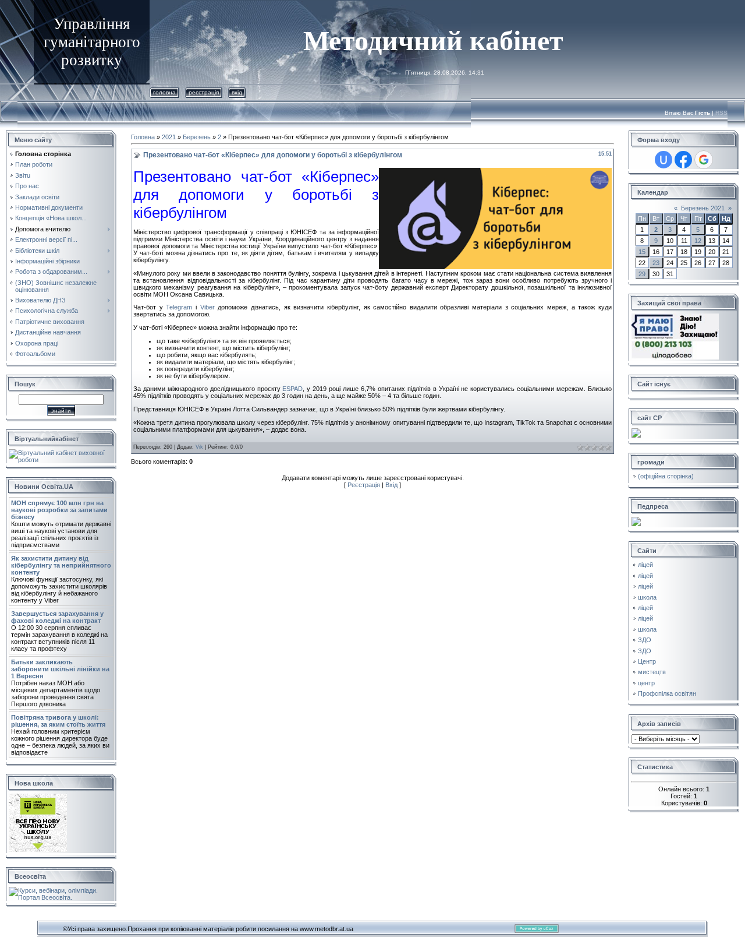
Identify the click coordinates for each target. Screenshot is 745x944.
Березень (197, 136)
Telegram (179, 307)
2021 (169, 136)
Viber (207, 307)
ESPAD (292, 388)
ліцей (645, 564)
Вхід (237, 92)
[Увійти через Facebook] (683, 159)
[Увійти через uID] (663, 159)
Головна (164, 92)
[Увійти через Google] (703, 159)
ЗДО (644, 639)
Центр (647, 661)
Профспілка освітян (667, 693)
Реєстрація (204, 92)
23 (655, 262)
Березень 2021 (703, 208)
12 (697, 240)
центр (646, 682)
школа (647, 597)
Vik (199, 447)
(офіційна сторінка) (666, 476)
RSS (721, 113)
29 (641, 273)
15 (641, 251)
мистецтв (652, 671)
